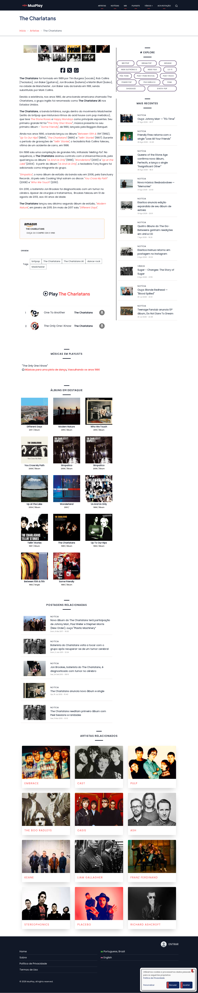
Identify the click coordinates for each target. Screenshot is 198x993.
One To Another (54, 312)
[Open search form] (176, 6)
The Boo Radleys (38, 830)
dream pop (147, 63)
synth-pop (162, 88)
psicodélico (149, 82)
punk (169, 82)
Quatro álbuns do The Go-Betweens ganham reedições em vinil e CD (155, 230)
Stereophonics (36, 924)
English (107, 957)
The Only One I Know (60, 123)
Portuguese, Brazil (114, 951)
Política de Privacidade (33, 963)
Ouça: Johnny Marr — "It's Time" (156, 119)
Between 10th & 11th (34, 581)
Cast (81, 783)
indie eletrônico (129, 69)
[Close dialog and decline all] (193, 971)
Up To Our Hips (99, 542)
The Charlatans (51, 261)
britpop (36, 261)
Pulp (134, 783)
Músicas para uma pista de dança (46, 369)
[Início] (32, 5)
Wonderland (66, 504)
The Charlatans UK (74, 261)
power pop (127, 82)
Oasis (81, 830)
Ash (133, 830)
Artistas (102, 5)
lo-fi (170, 69)
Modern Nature (66, 426)
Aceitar (186, 985)
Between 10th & (87, 133)
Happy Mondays (63, 119)
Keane (29, 877)
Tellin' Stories (34, 542)
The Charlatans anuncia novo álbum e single (77, 691)
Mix (125, 5)
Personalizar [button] (148, 985)
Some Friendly (66, 581)
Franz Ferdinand (144, 877)
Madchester (38, 266)
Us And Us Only (99, 504)
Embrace (31, 783)
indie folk (152, 69)
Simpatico (66, 465)
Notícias (115, 5)
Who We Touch (99, 426)
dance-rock (93, 261)
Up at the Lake (34, 504)
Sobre (23, 957)
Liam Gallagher (90, 877)
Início (23, 30)
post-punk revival (146, 76)
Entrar (173, 944)
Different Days (34, 426)
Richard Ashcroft (145, 924)
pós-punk (124, 76)
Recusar (173, 985)
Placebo (84, 924)
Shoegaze (131, 88)
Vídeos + (149, 5)
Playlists (136, 5)
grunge (168, 63)
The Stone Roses (41, 119)
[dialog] (168, 979)
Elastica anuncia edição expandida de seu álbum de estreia (154, 206)
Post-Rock (168, 76)
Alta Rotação (164, 5)
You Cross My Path (34, 465)
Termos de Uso (29, 969)
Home (23, 951)
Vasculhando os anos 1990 (84, 369)
